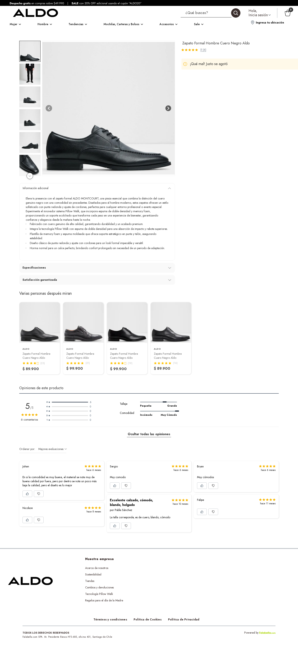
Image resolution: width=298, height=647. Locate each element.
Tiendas (89, 581)
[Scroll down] (30, 176)
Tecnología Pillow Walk (99, 594)
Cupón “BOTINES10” (171, 568)
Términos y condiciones (110, 619)
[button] (210, 13)
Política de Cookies (148, 619)
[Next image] (168, 108)
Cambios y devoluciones (99, 587)
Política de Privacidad (183, 619)
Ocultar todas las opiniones (149, 434)
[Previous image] (49, 108)
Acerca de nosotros (96, 568)
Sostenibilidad (93, 574)
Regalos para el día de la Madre (104, 600)
